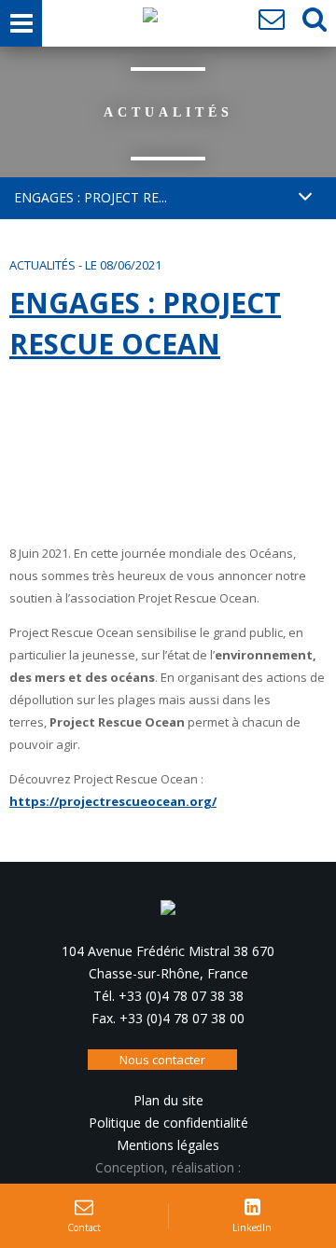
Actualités (42, 265)
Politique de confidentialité (168, 1122)
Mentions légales (168, 1145)
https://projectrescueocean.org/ (113, 801)
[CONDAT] (150, 19)
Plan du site (168, 1100)
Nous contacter (162, 1059)
